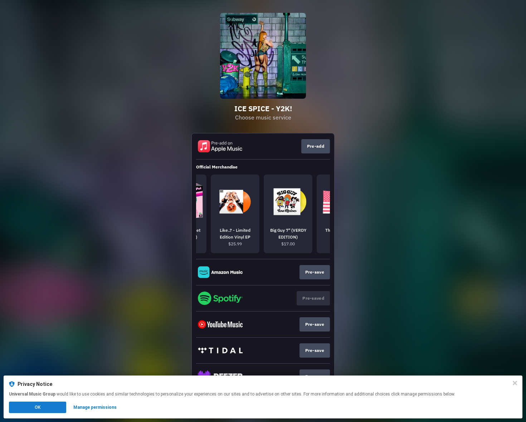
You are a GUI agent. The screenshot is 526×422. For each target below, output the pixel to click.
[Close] (515, 383)
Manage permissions (95, 407)
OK (37, 407)
